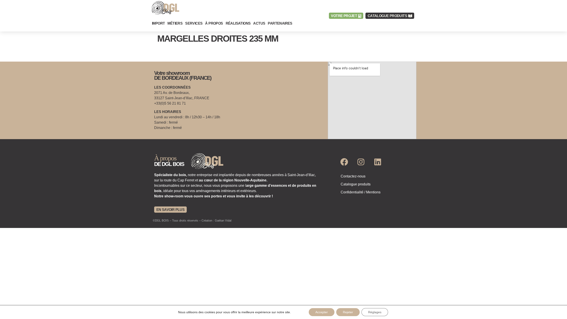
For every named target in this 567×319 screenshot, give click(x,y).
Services (193, 23)
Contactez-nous (353, 176)
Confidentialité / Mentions (361, 192)
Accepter (321, 312)
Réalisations (238, 23)
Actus (259, 23)
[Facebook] (344, 162)
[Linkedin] (378, 162)
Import (158, 23)
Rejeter (348, 312)
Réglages (374, 312)
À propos (214, 23)
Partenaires (280, 23)
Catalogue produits (356, 184)
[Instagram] (361, 162)
